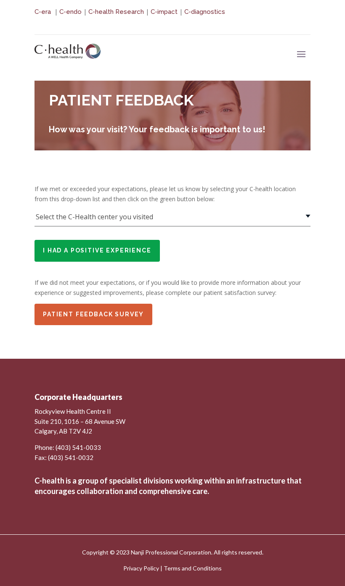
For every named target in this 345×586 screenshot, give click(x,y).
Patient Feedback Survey (93, 314)
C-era (43, 12)
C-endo (70, 12)
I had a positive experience (97, 250)
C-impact (164, 12)
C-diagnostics (204, 12)
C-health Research (116, 12)
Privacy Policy (141, 568)
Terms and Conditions (193, 568)
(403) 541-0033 (78, 447)
